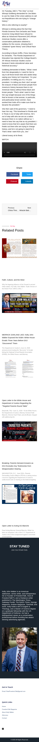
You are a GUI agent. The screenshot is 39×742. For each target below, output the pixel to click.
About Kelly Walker (8, 712)
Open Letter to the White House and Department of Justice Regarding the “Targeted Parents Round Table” (16, 403)
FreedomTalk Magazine (9, 709)
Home (4, 706)
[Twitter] (7, 729)
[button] (35, 4)
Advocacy (5, 715)
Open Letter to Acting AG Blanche (15, 526)
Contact (4, 718)
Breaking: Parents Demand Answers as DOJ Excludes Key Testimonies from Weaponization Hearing (17, 466)
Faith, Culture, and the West (13, 280)
